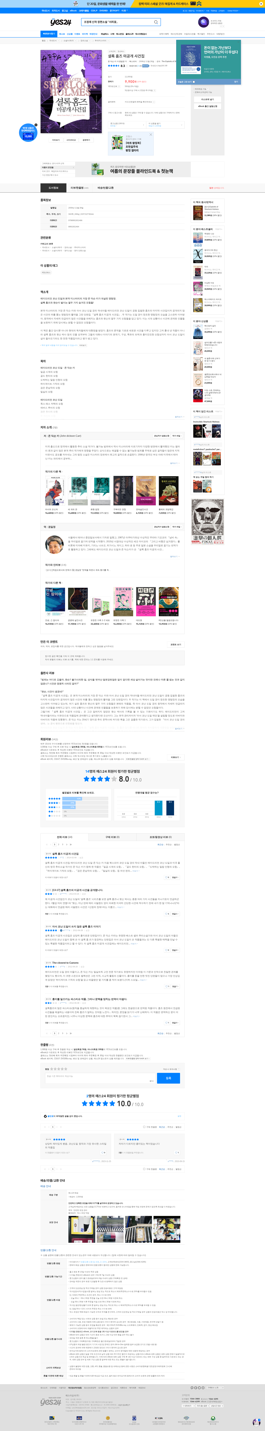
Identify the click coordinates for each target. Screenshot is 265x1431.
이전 (51, 844)
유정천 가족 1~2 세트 (100, 620)
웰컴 (44, 41)
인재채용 (53, 1388)
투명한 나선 (209, 234)
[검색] (156, 22)
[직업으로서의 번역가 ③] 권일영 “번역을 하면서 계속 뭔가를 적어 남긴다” (82, 570)
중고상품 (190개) (116, 124)
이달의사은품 (190, 34)
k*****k (197, 417)
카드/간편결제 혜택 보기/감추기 (153, 102)
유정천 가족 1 (119, 620)
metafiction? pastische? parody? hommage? (214, 449)
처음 (47, 844)
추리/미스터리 (100, 41)
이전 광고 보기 (220, 26)
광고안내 (114, 1388)
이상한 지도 (209, 283)
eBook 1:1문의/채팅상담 (211, 1402)
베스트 (62, 34)
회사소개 (43, 1388)
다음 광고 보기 (223, 26)
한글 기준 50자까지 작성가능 (60, 1076)
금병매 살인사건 (75, 620)
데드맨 (139, 620)
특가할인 (201, 34)
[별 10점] (65, 1069)
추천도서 (211, 34)
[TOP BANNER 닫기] (261, 4)
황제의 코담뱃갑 (166, 509)
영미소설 (68, 251)
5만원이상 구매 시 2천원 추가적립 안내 (154, 90)
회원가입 (191, 11)
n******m (198, 472)
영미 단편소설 (80, 251)
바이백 (85, 34)
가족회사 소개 (215, 1387)
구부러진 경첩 (119, 509)
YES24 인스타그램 (203, 1387)
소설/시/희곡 (68, 41)
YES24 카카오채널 (192, 1387)
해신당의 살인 (210, 326)
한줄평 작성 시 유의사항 (178, 1069)
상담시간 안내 (216, 1406)
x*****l (170, 1161)
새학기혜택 (164, 34)
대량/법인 (220, 34)
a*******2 (96, 1161)
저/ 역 (117, 61)
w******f (63, 894)
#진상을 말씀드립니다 (168, 620)
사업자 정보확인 (123, 1405)
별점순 (177, 844)
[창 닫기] (150, 135)
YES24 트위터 (199, 1387)
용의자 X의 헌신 (211, 250)
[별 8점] (62, 1069)
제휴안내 (123, 1388)
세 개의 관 (72, 509)
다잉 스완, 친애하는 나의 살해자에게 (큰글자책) (212, 392)
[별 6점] (58, 1069)
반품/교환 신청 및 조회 (90, 1262)
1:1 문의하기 (188, 1406)
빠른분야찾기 (49, 33)
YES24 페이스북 (195, 1387)
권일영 (122, 61)
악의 (206, 267)
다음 (67, 844)
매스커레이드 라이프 (212, 299)
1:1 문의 (103, 1262)
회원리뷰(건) (135, 66)
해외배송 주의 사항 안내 (207, 89)
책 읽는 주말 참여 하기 (203, 477)
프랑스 (130, 143)
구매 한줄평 (151, 1127)
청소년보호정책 (90, 1388)
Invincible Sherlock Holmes (206, 422)
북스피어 (133, 61)
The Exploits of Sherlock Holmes (175, 61)
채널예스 (105, 34)
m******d (66, 930)
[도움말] (119, 86)
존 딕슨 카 (112, 61)
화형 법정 (95, 509)
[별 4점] (55, 1069)
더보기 (218, 229)
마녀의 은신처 (51, 509)
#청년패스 (46, 272)
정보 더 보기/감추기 (127, 66)
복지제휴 (132, 1388)
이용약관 (62, 1388)
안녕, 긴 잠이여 (52, 620)
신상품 (70, 34)
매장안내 (93, 34)
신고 (81, 858)
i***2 (62, 858)
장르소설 (84, 41)
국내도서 (53, 41)
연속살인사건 (142, 509)
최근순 (160, 844)
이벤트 (77, 34)
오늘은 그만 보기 (185, 82)
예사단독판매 (176, 34)
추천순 (169, 844)
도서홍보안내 (103, 1388)
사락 (112, 34)
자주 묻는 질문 (202, 1406)
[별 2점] (51, 1069)
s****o (62, 967)
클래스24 (129, 34)
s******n (63, 1003)
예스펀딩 (120, 34)
